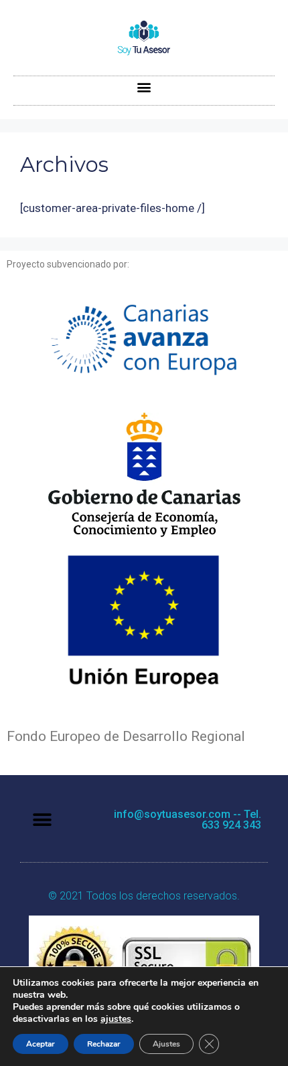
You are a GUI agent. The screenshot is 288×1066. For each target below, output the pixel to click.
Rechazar (104, 1044)
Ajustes (166, 1044)
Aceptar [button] (40, 1044)
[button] (144, 87)
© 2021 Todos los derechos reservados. (144, 895)
